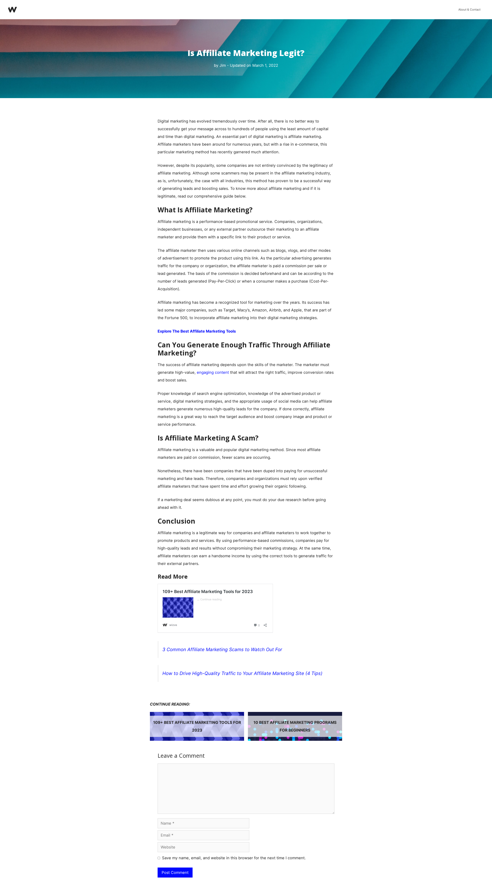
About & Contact (469, 9)
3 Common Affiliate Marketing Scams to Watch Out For (222, 649)
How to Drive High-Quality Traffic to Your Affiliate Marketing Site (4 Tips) (242, 673)
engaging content (213, 372)
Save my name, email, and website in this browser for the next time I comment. (234, 858)
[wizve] (12, 9)
